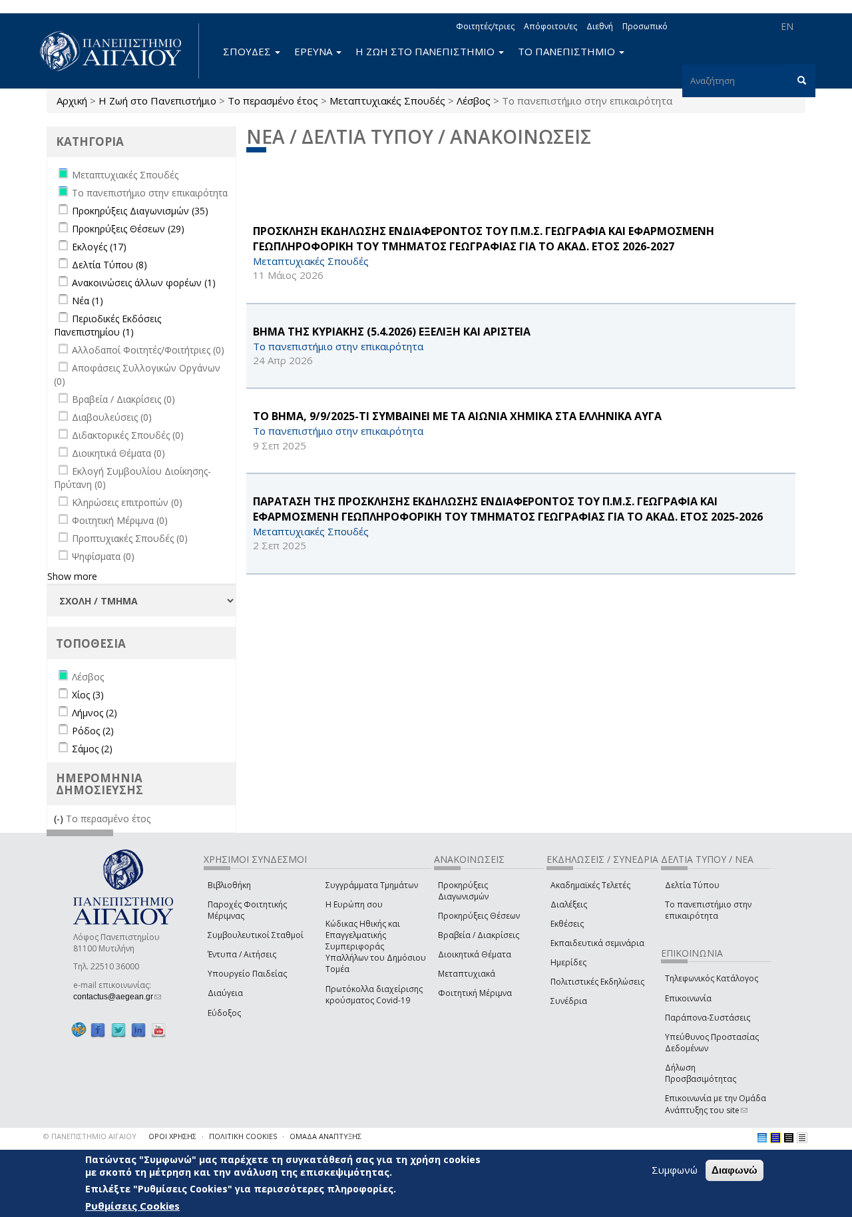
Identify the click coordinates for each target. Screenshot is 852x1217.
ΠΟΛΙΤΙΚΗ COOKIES (243, 1136)
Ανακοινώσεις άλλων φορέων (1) (144, 282)
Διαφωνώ (734, 1170)
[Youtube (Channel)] (158, 1030)
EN (787, 26)
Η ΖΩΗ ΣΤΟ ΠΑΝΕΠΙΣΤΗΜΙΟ (426, 51)
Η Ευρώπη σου (354, 904)
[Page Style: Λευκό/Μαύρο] (788, 1137)
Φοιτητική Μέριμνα (475, 993)
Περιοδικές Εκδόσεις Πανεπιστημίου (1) (107, 325)
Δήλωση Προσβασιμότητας (700, 1073)
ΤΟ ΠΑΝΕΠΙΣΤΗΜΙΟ (568, 51)
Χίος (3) (88, 694)
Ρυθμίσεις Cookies (132, 1205)
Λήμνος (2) (94, 712)
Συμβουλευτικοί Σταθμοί (256, 935)
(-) (60, 818)
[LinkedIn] (138, 1030)
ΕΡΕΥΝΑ (314, 51)
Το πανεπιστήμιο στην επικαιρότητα (708, 910)
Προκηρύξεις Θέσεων (479, 915)
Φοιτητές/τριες (485, 26)
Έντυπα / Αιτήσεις (242, 954)
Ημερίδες (568, 962)
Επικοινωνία (688, 998)
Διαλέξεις (568, 904)
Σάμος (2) (92, 748)
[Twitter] (118, 1030)
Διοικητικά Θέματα (474, 954)
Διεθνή (599, 26)
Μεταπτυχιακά (466, 973)
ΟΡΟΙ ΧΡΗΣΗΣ (172, 1136)
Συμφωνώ (675, 1169)
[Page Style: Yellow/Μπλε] (775, 1137)
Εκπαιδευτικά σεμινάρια (597, 943)
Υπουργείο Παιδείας (247, 973)
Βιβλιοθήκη (229, 885)
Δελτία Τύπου (692, 885)
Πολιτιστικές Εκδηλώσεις (597, 981)
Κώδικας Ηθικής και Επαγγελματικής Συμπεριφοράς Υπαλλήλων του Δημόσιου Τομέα (375, 946)
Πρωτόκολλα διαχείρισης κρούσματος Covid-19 (374, 994)
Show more (72, 576)
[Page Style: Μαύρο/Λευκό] (802, 1137)
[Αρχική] (118, 51)
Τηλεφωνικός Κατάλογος (711, 978)
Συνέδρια (568, 1001)
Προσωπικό (645, 26)
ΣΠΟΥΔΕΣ (248, 51)
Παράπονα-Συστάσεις (707, 1017)
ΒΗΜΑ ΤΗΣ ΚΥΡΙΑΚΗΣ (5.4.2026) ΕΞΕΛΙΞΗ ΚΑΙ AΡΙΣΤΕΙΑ (392, 331)
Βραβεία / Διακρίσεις (478, 935)
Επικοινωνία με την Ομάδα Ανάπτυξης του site (715, 1104)
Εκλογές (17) (99, 246)
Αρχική (72, 100)
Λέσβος (474, 100)
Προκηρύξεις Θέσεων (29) (128, 228)
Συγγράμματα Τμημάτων (371, 885)
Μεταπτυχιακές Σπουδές (387, 100)
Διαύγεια (225, 993)
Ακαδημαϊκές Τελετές (590, 885)
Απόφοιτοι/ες (550, 26)
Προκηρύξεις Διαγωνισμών (463, 890)
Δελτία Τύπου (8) (109, 264)
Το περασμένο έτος (273, 100)
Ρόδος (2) (93, 730)
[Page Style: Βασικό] (762, 1137)
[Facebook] (98, 1030)
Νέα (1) (87, 300)
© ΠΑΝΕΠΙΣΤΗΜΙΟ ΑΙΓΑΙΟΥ (89, 1136)
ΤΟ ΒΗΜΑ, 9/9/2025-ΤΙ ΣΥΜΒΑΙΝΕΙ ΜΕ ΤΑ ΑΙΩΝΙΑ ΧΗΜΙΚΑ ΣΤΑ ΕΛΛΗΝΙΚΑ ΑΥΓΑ (457, 416)
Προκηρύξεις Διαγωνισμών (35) (140, 210)
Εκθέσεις (567, 923)
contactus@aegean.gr (117, 996)
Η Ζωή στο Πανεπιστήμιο (157, 100)
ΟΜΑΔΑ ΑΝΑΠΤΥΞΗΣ (325, 1136)
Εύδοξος (224, 1013)
